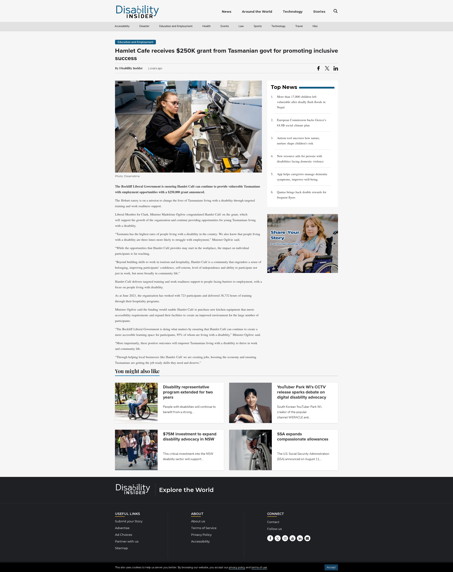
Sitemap (121, 548)
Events (224, 26)
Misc (315, 26)
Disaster (144, 26)
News (226, 12)
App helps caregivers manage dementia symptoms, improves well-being (302, 176)
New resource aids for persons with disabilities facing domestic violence (300, 158)
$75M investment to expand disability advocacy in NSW (189, 436)
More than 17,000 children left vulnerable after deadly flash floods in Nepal (301, 101)
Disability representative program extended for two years (188, 392)
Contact (273, 522)
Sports (258, 26)
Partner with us (127, 541)
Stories (319, 12)
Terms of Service (204, 528)
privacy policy (237, 567)
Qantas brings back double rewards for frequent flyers (301, 194)
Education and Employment (176, 26)
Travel (299, 26)
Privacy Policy (201, 534)
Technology (278, 26)
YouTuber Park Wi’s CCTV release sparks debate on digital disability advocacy (301, 392)
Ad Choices (123, 534)
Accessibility (122, 26)
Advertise (122, 528)
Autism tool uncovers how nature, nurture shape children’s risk (298, 140)
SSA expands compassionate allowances (302, 436)
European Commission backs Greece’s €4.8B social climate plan (301, 122)
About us (198, 521)
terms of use (259, 567)
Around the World (257, 12)
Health (206, 26)
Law (241, 26)
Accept (331, 567)
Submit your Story (128, 521)
